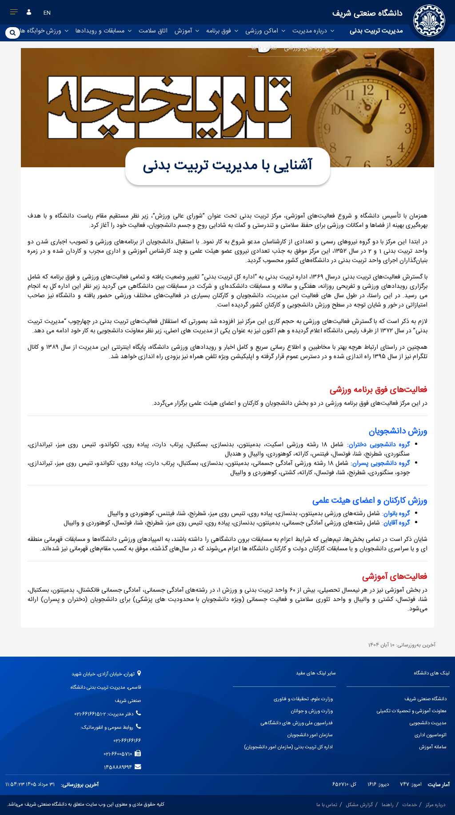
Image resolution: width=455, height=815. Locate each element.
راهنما (388, 805)
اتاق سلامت (153, 31)
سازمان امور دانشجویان (310, 735)
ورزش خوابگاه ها (41, 31)
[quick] (14, 14)
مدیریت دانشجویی (428, 723)
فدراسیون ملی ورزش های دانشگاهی (297, 723)
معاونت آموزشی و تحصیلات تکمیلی (412, 711)
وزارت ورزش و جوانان (312, 711)
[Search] (12, 32)
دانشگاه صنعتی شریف (425, 699)
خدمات (410, 805)
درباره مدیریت (310, 31)
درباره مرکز (435, 805)
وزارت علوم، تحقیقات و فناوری (303, 699)
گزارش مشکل (359, 805)
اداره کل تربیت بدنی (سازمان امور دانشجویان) (288, 747)
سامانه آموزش (433, 747)
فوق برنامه (219, 31)
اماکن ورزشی (262, 31)
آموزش (184, 31)
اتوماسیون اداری (431, 735)
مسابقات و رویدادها (101, 31)
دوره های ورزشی (305, 48)
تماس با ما (264, 48)
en (47, 12)
